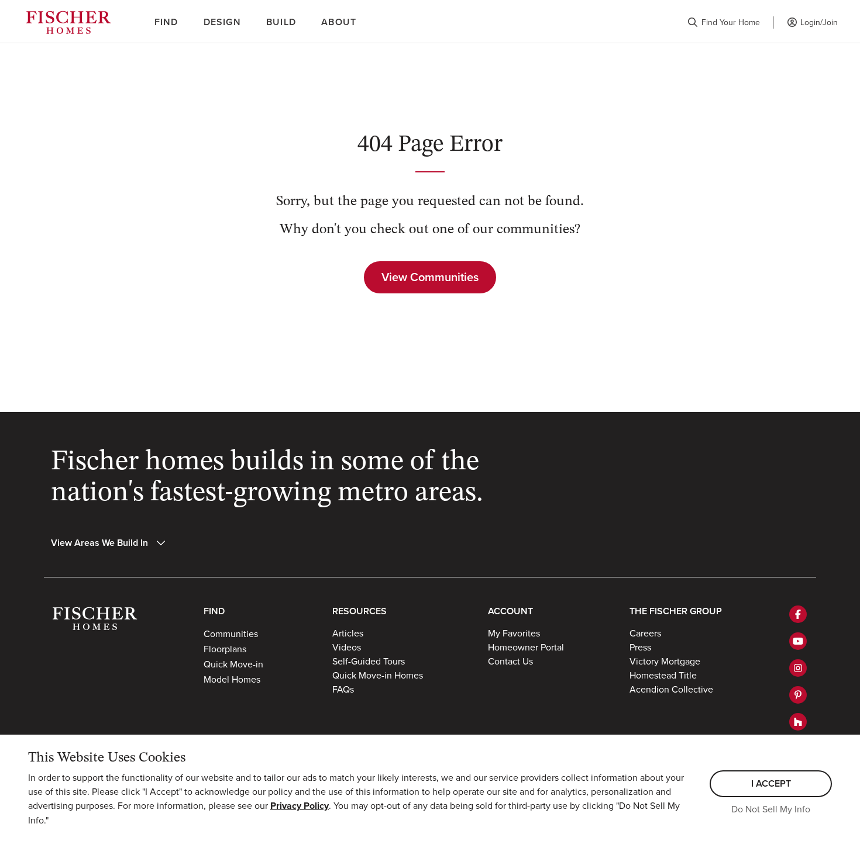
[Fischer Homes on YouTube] (798, 641)
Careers (645, 633)
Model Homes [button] (232, 679)
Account (510, 611)
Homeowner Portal (526, 647)
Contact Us (510, 661)
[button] (724, 22)
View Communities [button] (430, 276)
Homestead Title (663, 675)
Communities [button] (231, 633)
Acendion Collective (671, 689)
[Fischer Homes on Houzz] (798, 722)
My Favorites (514, 633)
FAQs (343, 689)
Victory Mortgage (664, 661)
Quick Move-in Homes (377, 675)
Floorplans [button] (225, 648)
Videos (346, 647)
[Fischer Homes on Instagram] (798, 668)
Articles (347, 633)
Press (640, 647)
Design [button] (222, 22)
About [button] (338, 22)
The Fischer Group (675, 611)
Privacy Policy (299, 805)
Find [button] (166, 22)
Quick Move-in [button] (233, 663)
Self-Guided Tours (368, 661)
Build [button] (281, 22)
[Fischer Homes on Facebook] (798, 614)
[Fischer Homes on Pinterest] (798, 695)
